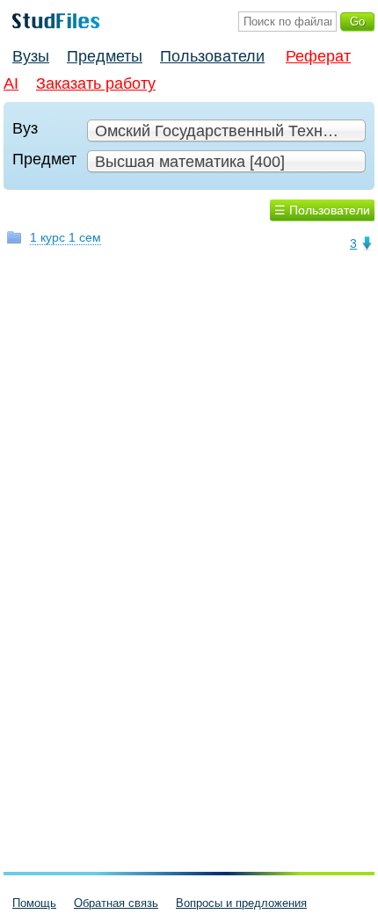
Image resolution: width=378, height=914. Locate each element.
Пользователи (212, 56)
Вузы (30, 56)
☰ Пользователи (322, 210)
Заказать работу (96, 83)
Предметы (104, 56)
